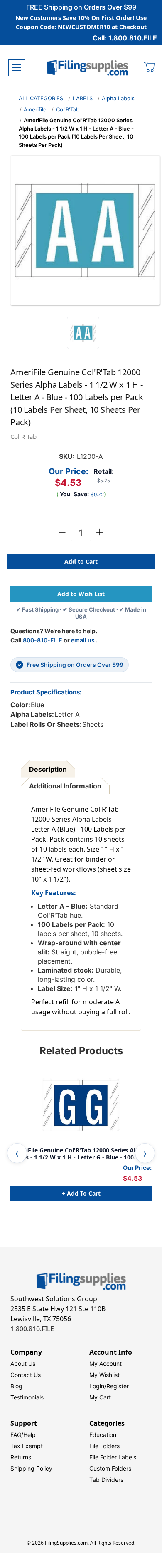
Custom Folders (110, 1468)
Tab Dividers (106, 1479)
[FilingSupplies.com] (87, 68)
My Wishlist (104, 1374)
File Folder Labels (112, 1457)
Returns (20, 1457)
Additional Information (65, 786)
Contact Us (25, 1374)
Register (117, 1386)
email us (83, 640)
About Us (22, 1363)
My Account (105, 1363)
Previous (17, 1153)
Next (145, 1153)
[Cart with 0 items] (149, 68)
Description (48, 769)
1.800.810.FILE (32, 1328)
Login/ (97, 1386)
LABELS (83, 98)
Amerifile (35, 109)
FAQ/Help (23, 1434)
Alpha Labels (118, 98)
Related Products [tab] (81, 1051)
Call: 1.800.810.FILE (125, 38)
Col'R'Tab (67, 109)
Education (102, 1434)
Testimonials (27, 1397)
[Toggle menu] (16, 67)
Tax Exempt (26, 1445)
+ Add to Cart (81, 1193)
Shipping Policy (31, 1468)
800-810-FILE (43, 640)
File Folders (104, 1445)
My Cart (100, 1397)
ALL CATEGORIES (41, 98)
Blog (16, 1386)
